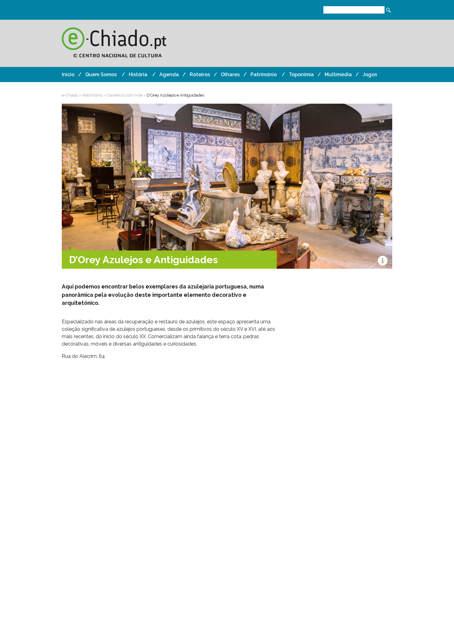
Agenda (169, 74)
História (138, 74)
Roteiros (200, 74)
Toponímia (301, 74)
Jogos (370, 74)
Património (263, 74)
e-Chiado (70, 95)
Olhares (230, 74)
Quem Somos (101, 74)
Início (68, 74)
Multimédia (338, 74)
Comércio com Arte (124, 95)
